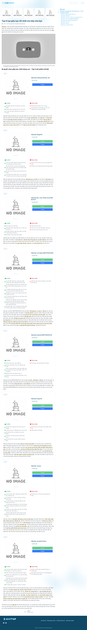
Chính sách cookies (70, 620)
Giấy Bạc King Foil (65, 21)
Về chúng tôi (43, 620)
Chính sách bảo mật (60, 620)
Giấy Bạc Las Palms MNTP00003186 (69, 18)
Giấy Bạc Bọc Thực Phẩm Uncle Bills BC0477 (71, 17)
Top (4, 23)
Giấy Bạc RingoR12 (65, 15)
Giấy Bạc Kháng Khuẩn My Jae (68, 14)
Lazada (42, 141)
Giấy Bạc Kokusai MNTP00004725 (69, 20)
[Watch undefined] (28, 48)
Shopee (42, 84)
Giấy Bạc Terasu (65, 23)
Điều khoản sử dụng (51, 620)
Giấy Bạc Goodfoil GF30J (67, 25)
